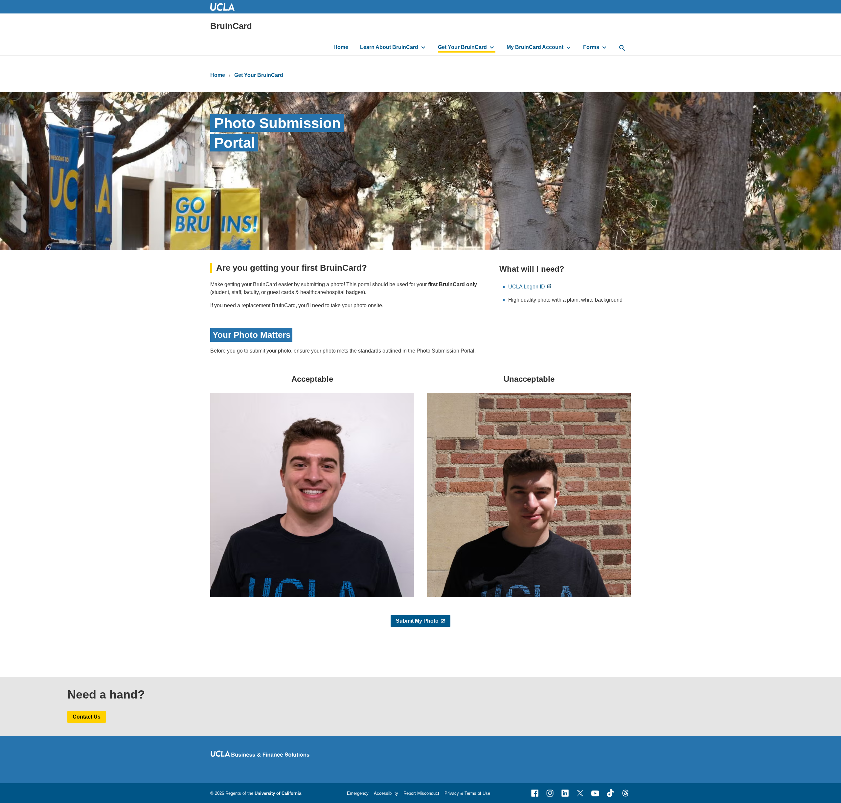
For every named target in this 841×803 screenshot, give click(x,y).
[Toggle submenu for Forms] (604, 47)
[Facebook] (535, 793)
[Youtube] (595, 793)
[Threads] (625, 793)
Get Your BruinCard (462, 47)
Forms (591, 47)
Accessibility (386, 793)
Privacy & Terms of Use (467, 793)
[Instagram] (550, 793)
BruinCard (231, 26)
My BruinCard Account (535, 47)
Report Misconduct (421, 793)
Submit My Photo (417, 621)
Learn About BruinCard (389, 47)
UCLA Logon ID (526, 286)
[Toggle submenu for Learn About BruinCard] (423, 47)
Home (340, 47)
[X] (580, 793)
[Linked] (565, 793)
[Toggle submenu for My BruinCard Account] (568, 47)
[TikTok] (610, 793)
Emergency (358, 793)
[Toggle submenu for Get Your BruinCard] (492, 47)
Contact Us (87, 717)
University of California (278, 793)
